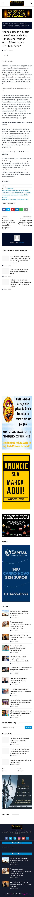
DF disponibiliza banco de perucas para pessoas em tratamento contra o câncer (21, 670)
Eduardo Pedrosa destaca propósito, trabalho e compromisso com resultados (19, 659)
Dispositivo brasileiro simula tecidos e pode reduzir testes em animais (20, 691)
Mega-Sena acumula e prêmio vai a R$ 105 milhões (20, 761)
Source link (9, 188)
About (19, 769)
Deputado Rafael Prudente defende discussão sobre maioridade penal (18, 648)
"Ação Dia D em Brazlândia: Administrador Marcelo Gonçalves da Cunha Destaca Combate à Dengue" (21, 283)
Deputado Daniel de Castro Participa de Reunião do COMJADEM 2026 (18, 681)
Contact (4, 771)
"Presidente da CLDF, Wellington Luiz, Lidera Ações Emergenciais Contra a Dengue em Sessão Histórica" (20, 260)
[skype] (15, 838)
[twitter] (10, 838)
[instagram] (19, 838)
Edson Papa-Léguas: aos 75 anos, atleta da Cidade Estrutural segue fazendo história (20, 713)
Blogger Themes (26, 894)
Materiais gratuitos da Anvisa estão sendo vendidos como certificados (19, 613)
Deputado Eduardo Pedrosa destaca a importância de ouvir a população (20, 637)
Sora (11, 894)
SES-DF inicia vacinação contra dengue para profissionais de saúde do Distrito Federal (19, 751)
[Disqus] (17, 318)
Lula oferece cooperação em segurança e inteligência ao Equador (19, 271)
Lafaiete (21, 242)
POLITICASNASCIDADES (17, 23)
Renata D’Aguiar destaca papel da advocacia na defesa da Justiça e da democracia (21, 702)
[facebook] (6, 838)
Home (3, 769)
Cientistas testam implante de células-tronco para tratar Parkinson (19, 740)
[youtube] (23, 838)
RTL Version (20, 771)
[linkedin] (27, 838)
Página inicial (6, 23)
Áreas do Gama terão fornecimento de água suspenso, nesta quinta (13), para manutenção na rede (20, 625)
